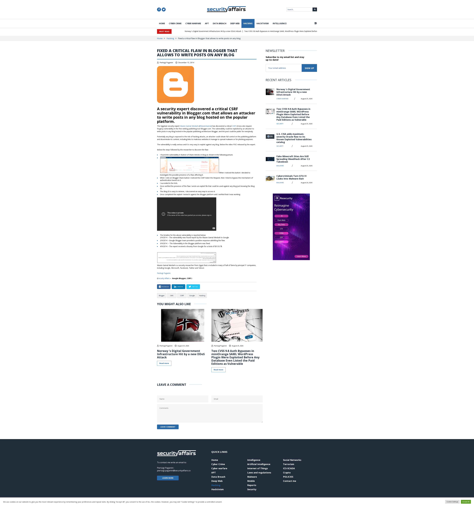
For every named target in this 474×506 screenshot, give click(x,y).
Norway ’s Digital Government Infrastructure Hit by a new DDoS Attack (203, 31)
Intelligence (279, 23)
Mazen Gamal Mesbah (189, 126)
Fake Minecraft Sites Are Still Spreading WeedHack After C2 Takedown (293, 159)
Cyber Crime (175, 23)
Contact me (289, 480)
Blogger (162, 295)
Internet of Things (257, 468)
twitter (195, 287)
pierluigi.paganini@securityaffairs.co (174, 470)
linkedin (180, 287)
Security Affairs (164, 278)
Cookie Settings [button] (452, 502)
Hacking (248, 23)
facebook (165, 287)
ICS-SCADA (289, 468)
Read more (164, 363)
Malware (280, 166)
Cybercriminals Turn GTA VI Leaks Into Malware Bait (291, 177)
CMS (171, 295)
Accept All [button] (465, 502)
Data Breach (219, 23)
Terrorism (288, 464)
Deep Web (234, 23)
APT (207, 23)
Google (192, 295)
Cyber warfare (193, 23)
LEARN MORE (167, 478)
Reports (251, 485)
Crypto (287, 472)
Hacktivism (263, 23)
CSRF (234, 126)
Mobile (251, 480)
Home (162, 23)
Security (279, 124)
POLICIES (288, 476)
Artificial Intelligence (258, 464)
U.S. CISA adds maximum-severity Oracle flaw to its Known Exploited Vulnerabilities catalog (294, 138)
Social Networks (292, 459)
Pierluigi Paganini (166, 62)
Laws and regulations (259, 472)
